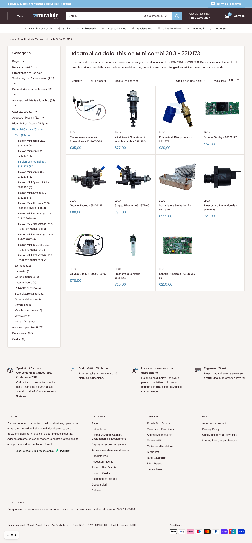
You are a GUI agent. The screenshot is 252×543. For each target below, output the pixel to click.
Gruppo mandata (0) (27, 276)
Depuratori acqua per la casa (109, 444)
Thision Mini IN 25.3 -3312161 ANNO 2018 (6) (35, 216)
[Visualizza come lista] (237, 80)
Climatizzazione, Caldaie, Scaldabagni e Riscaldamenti (109, 436)
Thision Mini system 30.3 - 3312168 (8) (33, 195)
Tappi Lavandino (156, 457)
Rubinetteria (99, 429)
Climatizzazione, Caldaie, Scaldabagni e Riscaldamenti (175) (33, 75)
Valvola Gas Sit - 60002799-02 (88, 273)
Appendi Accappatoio (159, 434)
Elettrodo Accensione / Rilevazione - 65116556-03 (86, 139)
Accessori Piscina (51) (26, 117)
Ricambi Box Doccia (104, 467)
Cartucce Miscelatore (160, 446)
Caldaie (96, 490)
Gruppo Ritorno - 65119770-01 (133, 205)
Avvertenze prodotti (214, 423)
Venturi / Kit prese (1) (27, 321)
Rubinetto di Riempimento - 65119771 (175, 139)
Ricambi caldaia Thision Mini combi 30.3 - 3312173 (44, 39)
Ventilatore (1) (23, 315)
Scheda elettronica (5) (28, 299)
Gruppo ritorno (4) (25, 282)
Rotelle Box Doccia (158, 423)
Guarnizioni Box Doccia (161, 429)
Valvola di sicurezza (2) (28, 310)
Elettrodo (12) (23, 265)
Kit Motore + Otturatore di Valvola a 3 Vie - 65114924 (130, 139)
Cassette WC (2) (22, 111)
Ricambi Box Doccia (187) (28, 123)
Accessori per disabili (104, 478)
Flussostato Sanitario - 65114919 (128, 275)
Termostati (153, 452)
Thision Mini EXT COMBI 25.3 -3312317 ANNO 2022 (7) (35, 258)
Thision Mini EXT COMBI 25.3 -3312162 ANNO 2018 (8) (35, 226)
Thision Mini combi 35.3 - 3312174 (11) (32, 174)
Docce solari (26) (22, 333)
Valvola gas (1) (23, 304)
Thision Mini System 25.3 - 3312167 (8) (33, 185)
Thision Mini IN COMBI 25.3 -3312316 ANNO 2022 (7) (34, 247)
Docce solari (99, 484)
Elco (73, 132)
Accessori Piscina (102, 461)
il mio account (198, 17)
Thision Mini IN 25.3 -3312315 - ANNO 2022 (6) (36, 237)
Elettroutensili (155, 469)
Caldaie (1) (18, 339)
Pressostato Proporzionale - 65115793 (220, 207)
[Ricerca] (177, 16)
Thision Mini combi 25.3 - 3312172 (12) (32, 153)
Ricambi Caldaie (101, 473)
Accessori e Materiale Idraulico (110, 450)
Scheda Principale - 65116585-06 (177, 275)
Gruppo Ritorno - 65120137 (86, 205)
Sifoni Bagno (154, 463)
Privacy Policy (211, 429)
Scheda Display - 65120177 (220, 137)
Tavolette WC (155, 440)
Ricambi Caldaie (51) (25, 129)
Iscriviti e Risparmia (229, 3)
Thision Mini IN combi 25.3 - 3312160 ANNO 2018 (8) (34, 205)
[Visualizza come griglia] (231, 80)
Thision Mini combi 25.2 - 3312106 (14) (32, 143)
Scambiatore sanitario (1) (29, 293)
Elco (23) (21, 135)
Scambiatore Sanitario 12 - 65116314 (175, 207)
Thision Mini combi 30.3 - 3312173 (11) (33, 164)
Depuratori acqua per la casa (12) (32, 89)
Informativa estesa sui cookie (219, 440)
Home (10, 39)
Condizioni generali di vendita (219, 434)
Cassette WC (100, 455)
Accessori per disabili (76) (27, 327)
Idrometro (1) (22, 271)
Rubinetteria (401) (23, 67)
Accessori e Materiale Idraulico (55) (33, 100)
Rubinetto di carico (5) (28, 288)
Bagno (16, 61)
